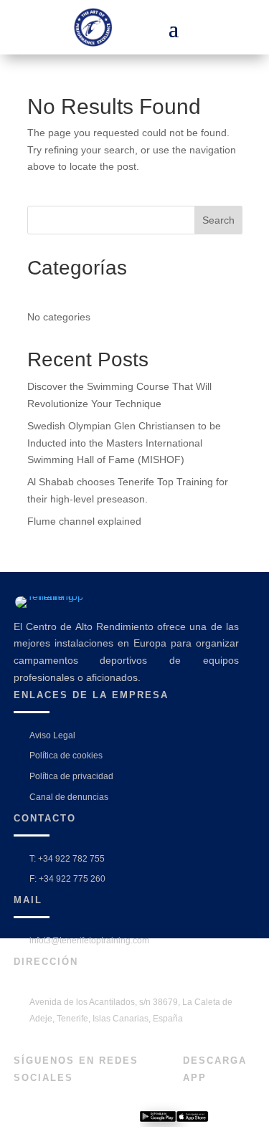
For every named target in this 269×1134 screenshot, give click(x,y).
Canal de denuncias (68, 797)
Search (218, 220)
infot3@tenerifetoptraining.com (89, 940)
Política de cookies (66, 756)
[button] (173, 27)
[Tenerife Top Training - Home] (102, 27)
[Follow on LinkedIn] (71, 1119)
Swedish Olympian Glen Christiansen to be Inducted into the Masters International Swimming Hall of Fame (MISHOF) (124, 443)
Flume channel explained (84, 521)
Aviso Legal (52, 735)
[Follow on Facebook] (23, 1119)
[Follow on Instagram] (47, 1119)
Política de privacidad (71, 776)
